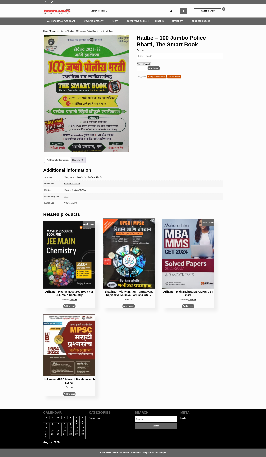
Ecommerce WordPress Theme (114, 452)
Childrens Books (201, 21)
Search (171, 11)
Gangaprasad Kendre (73, 177)
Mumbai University (94, 21)
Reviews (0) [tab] (77, 160)
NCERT (115, 21)
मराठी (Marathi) (70, 203)
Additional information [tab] (58, 160)
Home (45, 31)
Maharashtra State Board (61, 21)
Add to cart (153, 68)
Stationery (178, 21)
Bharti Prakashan (72, 183)
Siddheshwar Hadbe (93, 177)
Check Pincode (144, 64)
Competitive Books (137, 21)
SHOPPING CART (208, 11)
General (159, 21)
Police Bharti (174, 77)
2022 (66, 196)
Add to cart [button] (69, 306)
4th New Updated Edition (75, 190)
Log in (183, 418)
